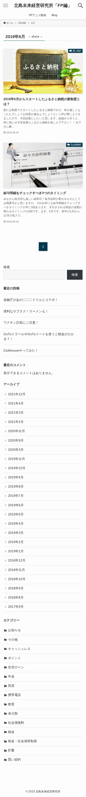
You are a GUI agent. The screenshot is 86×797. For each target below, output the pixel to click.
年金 (11, 676)
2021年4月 (16, 403)
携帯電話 (14, 695)
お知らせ (14, 630)
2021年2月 (16, 422)
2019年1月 (16, 551)
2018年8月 (16, 597)
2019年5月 (16, 514)
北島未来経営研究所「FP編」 (43, 5)
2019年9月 (16, 477)
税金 (11, 732)
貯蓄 (11, 750)
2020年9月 (16, 440)
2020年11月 (16, 431)
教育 (11, 704)
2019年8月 (16, 486)
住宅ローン (16, 667)
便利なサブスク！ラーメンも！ (25, 311)
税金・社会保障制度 (22, 741)
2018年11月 (16, 570)
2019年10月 (16, 468)
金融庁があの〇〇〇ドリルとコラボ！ (30, 300)
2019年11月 (16, 459)
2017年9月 (16, 606)
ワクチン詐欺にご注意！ (21, 322)
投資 (11, 685)
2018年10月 (16, 579)
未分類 (13, 713)
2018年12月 (16, 560)
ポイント (14, 658)
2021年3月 (16, 412)
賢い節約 (14, 759)
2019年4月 (16, 523)
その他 (13, 639)
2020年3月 (16, 449)
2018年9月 (16, 588)
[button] (80, 5)
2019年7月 (16, 495)
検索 (6, 267)
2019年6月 (16, 505)
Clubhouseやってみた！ (20, 350)
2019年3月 (16, 533)
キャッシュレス (19, 649)
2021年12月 (16, 394)
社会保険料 (16, 722)
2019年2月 (16, 542)
